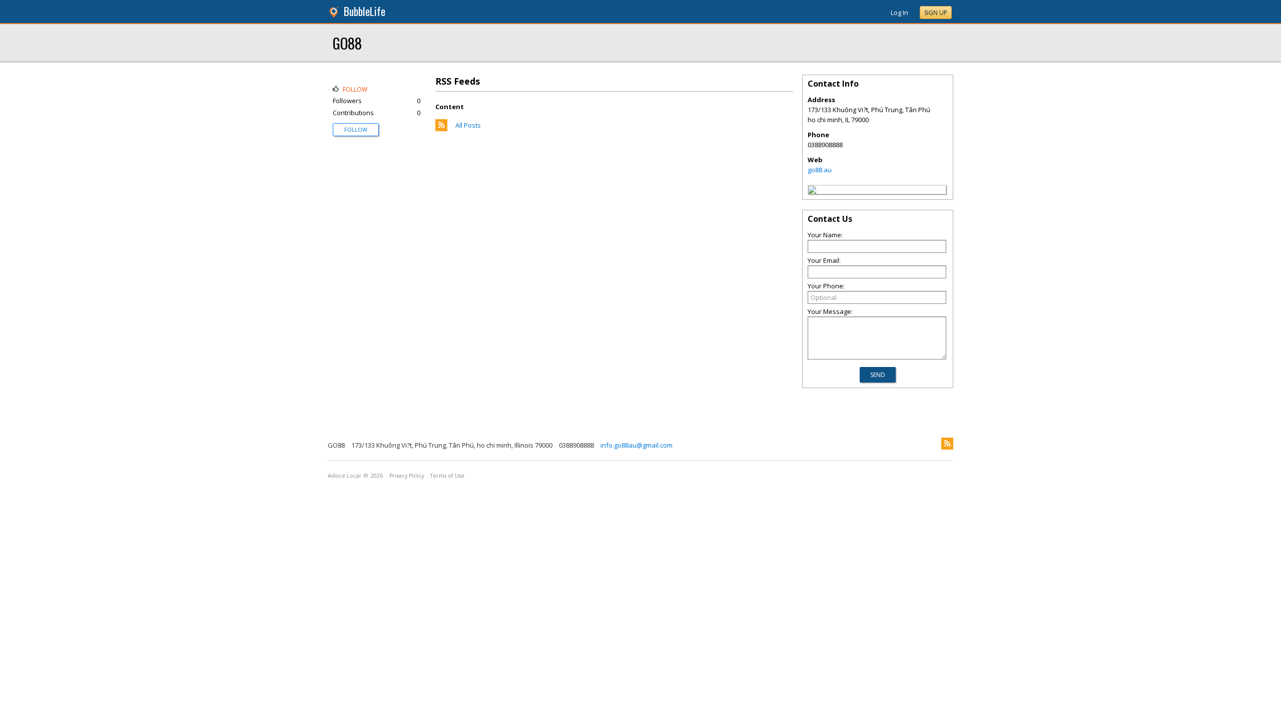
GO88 (347, 43)
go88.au (820, 169)
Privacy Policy (406, 475)
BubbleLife (364, 11)
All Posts (468, 125)
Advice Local (344, 475)
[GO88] (812, 191)
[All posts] (441, 128)
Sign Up (935, 13)
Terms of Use (447, 475)
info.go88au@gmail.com (636, 445)
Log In (899, 12)
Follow (355, 129)
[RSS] (947, 444)
